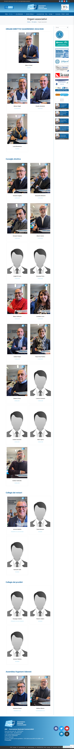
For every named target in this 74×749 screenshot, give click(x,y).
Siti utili (63, 14)
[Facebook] (60, 1)
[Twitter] (62, 1)
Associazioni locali (40, 14)
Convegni (50, 14)
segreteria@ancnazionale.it (25, 1)
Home (6, 14)
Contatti (67, 14)
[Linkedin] (67, 1)
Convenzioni (57, 14)
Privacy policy (8, 740)
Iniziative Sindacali (30, 14)
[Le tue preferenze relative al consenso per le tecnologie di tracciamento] (68, 747)
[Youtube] (64, 1)
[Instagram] (69, 1)
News (46, 14)
